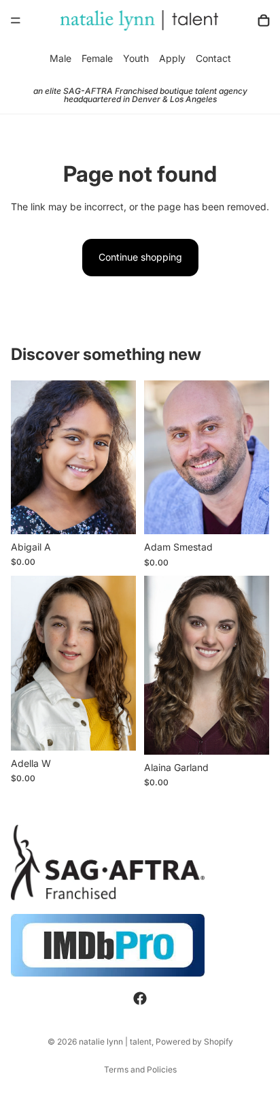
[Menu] (15, 20)
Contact (213, 58)
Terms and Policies (140, 1069)
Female (97, 58)
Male (60, 58)
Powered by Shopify (194, 1041)
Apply (172, 58)
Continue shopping (140, 257)
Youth (136, 58)
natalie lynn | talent (115, 1041)
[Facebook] (140, 999)
